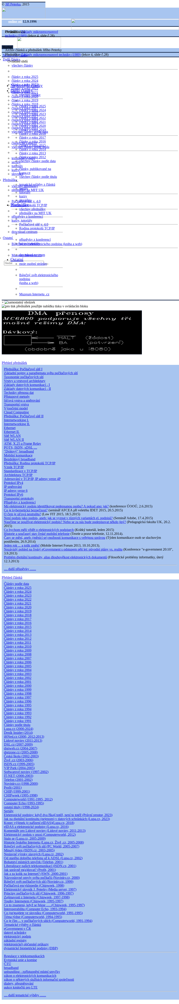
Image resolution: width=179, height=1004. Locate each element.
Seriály (9, 811)
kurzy (23, 196)
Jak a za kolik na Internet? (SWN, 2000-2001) (35, 874)
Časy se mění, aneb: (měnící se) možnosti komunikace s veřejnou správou (54, 537)
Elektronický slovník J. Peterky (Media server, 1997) (40, 889)
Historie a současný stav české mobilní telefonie (37, 534)
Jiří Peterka (13, 4)
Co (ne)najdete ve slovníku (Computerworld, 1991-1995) (43, 913)
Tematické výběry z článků (22, 925)
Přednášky (10, 180)
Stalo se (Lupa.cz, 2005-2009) (25, 838)
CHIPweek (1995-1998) (21, 795)
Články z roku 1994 (17, 709)
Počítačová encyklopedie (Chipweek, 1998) (34, 885)
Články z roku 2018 (17, 615)
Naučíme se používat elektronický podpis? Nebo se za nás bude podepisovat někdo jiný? (65, 522)
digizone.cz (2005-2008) (21, 752)
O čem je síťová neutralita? (22, 514)
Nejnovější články (26, 85)
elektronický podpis (17, 936)
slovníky (17, 174)
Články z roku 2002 (17, 678)
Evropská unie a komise (20, 960)
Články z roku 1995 (17, 705)
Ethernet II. (11, 432)
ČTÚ (7, 964)
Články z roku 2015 (17, 627)
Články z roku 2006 (17, 662)
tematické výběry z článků (37, 184)
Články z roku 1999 (17, 689)
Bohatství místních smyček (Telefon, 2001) (33, 862)
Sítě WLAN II (14, 439)
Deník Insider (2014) (18, 732)
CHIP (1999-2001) (17, 791)
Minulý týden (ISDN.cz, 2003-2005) (29, 850)
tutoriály (17, 166)
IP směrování (13, 487)
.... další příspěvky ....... (20, 569)
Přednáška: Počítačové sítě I (23, 369)
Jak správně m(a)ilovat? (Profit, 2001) (30, 870)
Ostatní (8, 238)
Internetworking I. (16, 420)
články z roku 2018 (32, 133)
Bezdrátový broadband (19, 459)
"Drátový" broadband (19, 451)
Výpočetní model (16, 408)
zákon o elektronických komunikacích (30, 975)
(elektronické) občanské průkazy (26, 944)
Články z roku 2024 (17, 591)
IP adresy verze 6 (16, 490)
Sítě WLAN (12, 436)
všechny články (22, 65)
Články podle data (16, 584)
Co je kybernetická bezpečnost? (26, 510)
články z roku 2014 (32, 149)
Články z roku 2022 (17, 599)
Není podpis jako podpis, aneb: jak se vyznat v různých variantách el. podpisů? (58, 518)
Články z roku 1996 (17, 701)
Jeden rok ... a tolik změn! (22, 545)
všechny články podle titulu (38, 177)
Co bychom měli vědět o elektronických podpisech (39, 530)
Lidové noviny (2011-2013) (23, 740)
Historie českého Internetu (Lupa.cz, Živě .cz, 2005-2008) (44, 842)
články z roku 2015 (32, 145)
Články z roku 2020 (17, 607)
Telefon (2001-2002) (18, 780)
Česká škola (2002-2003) (21, 756)
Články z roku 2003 (17, 674)
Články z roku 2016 (17, 623)
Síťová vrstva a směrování (22, 400)
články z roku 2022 (32, 118)
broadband (11, 968)
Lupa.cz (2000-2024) (18, 729)
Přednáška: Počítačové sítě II (23, 416)
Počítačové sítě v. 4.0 (33, 224)
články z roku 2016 (32, 141)
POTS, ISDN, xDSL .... (20, 447)
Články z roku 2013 (17, 635)
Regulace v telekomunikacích (24, 956)
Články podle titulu (17, 725)
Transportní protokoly (19, 498)
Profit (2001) (13, 787)
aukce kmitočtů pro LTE (21, 987)
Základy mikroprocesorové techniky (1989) (51, 54)
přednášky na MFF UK (35, 213)
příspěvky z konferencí (27, 216)
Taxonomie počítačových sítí (23, 377)
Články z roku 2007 (17, 658)
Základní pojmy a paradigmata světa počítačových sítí (41, 373)
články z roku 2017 (32, 137)
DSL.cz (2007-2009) (18, 744)
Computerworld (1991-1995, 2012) (28, 799)
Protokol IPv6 (13, 494)
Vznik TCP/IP (14, 467)
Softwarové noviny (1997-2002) (26, 772)
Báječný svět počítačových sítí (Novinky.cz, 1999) (38, 881)
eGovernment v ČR (17, 928)
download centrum (24, 232)
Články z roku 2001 (17, 682)
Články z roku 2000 (17, 685)
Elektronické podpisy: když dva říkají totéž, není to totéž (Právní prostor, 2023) (58, 815)
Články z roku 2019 (17, 611)
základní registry (15, 940)
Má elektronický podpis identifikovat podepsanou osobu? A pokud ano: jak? (56, 506)
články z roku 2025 (25, 77)
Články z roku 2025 (17, 588)
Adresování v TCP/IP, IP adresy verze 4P (32, 479)
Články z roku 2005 (17, 666)
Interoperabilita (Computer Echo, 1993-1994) (35, 909)
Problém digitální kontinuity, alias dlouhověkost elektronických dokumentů (55, 557)
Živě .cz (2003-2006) (18, 760)
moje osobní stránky (33, 264)
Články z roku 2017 (17, 619)
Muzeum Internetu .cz (34, 294)
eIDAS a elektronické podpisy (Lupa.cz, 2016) (36, 827)
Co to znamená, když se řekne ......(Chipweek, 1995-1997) (44, 905)
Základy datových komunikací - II (27, 389)
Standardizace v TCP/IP (20, 471)
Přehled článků (12, 577)
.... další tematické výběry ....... (25, 995)
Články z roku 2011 (17, 642)
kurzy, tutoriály (22, 220)
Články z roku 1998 (17, 693)
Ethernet (9, 428)
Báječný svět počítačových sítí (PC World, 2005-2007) (41, 846)
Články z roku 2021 (17, 603)
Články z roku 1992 (17, 717)
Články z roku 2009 (17, 650)
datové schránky (15, 932)
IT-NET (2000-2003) (18, 776)
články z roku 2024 (25, 81)
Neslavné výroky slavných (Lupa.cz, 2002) (34, 854)
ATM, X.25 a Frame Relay (22, 443)
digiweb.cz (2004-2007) (20, 748)
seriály (23, 188)
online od (15, 21)
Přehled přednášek (14, 363)
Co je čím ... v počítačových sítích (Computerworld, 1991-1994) (48, 921)
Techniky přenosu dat (19, 392)
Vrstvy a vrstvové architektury (24, 381)
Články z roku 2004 (17, 670)
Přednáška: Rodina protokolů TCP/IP (29, 463)
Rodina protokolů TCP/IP (29, 205)
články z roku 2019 (25, 100)
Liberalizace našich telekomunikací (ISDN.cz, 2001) (40, 866)
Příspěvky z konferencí (20, 502)
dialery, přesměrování (18, 983)
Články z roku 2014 (17, 631)
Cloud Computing (16, 412)
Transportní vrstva (16, 404)
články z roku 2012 (32, 157)
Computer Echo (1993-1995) (24, 803)
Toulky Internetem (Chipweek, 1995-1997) (33, 901)
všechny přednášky (32, 209)
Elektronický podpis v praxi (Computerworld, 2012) (40, 834)
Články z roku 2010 (17, 646)
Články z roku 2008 (17, 654)
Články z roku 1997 (17, 697)
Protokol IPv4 (13, 483)
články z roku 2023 (32, 114)
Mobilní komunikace (18, 455)
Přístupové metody (17, 396)
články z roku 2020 (32, 126)
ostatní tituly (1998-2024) (21, 807)
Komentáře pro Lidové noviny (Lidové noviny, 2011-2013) (45, 830)
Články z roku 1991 (17, 721)
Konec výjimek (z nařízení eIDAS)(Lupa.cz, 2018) (39, 823)
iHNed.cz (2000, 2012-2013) (24, 736)
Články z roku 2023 (17, 595)
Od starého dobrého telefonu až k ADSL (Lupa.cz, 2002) (43, 858)
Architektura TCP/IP (18, 475)
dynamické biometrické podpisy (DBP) (31, 948)
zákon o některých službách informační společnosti (39, 979)
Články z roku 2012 (17, 638)
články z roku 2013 (32, 153)
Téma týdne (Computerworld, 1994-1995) (33, 917)
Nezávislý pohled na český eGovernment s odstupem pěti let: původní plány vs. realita (63, 549)
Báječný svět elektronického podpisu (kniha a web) (47, 244)
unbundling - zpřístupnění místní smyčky (32, 972)
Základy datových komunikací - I (27, 385)
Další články (21, 90)
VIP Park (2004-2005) (19, 768)
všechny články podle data (37, 161)
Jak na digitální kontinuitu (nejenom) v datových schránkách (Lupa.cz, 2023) (57, 819)
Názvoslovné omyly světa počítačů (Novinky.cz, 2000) (42, 877)
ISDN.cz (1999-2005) (19, 764)
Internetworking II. (17, 424)
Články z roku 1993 (17, 713)
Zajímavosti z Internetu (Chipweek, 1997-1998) (37, 897)
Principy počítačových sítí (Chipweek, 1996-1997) (39, 893)
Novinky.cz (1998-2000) (21, 783)
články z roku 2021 (32, 122)
